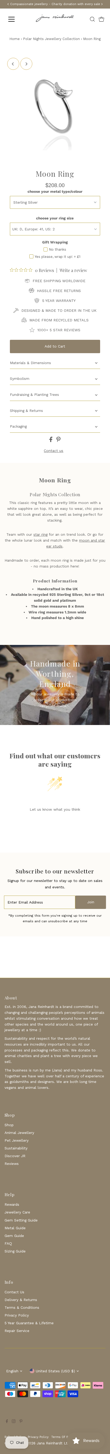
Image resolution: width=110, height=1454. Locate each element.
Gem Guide (14, 1236)
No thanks (57, 249)
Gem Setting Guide (21, 1220)
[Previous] (13, 64)
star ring (40, 534)
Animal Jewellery (19, 1132)
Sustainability (16, 1148)
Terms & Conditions (22, 1307)
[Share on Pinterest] (58, 441)
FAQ (8, 1243)
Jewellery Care (17, 1212)
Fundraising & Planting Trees (34, 394)
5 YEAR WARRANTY (59, 300)
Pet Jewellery (17, 1140)
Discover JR (15, 1156)
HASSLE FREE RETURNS (59, 291)
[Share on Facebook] (51, 441)
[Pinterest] (21, 1421)
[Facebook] (7, 1421)
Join (90, 902)
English (12, 1371)
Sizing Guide (15, 1251)
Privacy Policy (17, 1315)
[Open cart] (101, 19)
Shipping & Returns (26, 410)
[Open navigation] (16, 19)
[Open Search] (92, 19)
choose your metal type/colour (55, 191)
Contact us (53, 451)
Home (14, 39)
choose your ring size (55, 218)
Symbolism (19, 378)
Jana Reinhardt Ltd (53, 1443)
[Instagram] (13, 1421)
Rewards (12, 1204)
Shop (9, 1125)
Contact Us (14, 1292)
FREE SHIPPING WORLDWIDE (59, 281)
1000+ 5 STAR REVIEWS (58, 330)
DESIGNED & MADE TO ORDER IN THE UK (58, 310)
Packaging (18, 426)
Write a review (73, 270)
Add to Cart (55, 346)
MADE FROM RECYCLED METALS (59, 320)
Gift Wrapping (55, 242)
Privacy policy (38, 1437)
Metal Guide (15, 1228)
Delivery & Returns (21, 1300)
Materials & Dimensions (30, 363)
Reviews (12, 1163)
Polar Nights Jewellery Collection (51, 39)
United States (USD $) (55, 1371)
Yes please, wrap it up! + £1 (57, 257)
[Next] (26, 64)
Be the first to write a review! (55, 823)
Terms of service (64, 1437)
